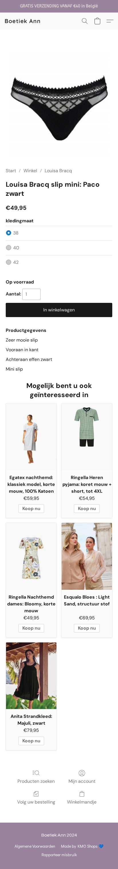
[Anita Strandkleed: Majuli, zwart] (31, 675)
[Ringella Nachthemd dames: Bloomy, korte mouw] (31, 556)
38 (16, 233)
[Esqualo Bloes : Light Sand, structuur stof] (87, 556)
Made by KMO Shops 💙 (82, 846)
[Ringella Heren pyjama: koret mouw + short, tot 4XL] (87, 436)
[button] (23, 21)
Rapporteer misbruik (59, 854)
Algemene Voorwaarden (35, 846)
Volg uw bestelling (36, 802)
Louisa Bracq (58, 171)
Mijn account (81, 781)
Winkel (30, 171)
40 (16, 248)
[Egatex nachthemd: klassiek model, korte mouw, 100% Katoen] (31, 436)
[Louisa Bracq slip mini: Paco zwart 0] (59, 105)
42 (16, 262)
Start (11, 171)
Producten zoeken (36, 781)
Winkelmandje (82, 802)
